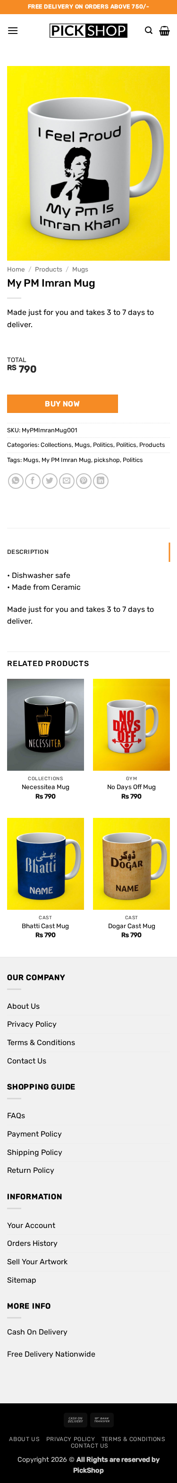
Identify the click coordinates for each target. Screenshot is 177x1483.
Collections (56, 444)
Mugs (80, 269)
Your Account (31, 1225)
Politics (103, 444)
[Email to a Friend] (67, 481)
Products (48, 269)
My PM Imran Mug (66, 459)
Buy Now (62, 403)
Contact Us (26, 1060)
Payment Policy (34, 1133)
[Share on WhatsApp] (16, 481)
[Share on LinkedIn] (101, 481)
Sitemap (21, 1280)
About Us (23, 1006)
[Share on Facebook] (33, 481)
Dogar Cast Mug (131, 926)
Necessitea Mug (45, 787)
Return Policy (30, 1170)
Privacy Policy (32, 1024)
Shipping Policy (34, 1152)
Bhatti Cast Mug (45, 926)
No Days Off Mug (131, 787)
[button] (12, 30)
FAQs (16, 1115)
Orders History (32, 1243)
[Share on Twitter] (50, 481)
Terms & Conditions (41, 1042)
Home (16, 269)
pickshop (107, 459)
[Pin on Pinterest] (84, 481)
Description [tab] (28, 551)
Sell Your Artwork (37, 1261)
